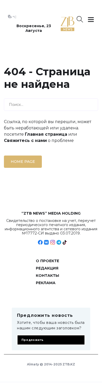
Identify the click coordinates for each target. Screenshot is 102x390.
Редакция (47, 268)
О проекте (47, 261)
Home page (23, 161)
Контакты (47, 275)
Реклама (45, 283)
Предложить (32, 340)
